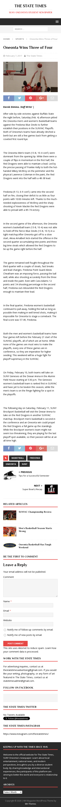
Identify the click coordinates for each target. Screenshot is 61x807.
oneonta (11, 464)
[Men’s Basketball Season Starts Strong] (9, 531)
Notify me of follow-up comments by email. (30, 629)
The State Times (34, 55)
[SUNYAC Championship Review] (9, 515)
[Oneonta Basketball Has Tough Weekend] (9, 545)
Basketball (18, 458)
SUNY (24, 464)
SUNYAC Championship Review (35, 512)
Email (6, 610)
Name (6, 601)
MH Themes (30, 803)
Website (7, 620)
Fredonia (35, 458)
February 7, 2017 (14, 55)
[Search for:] (30, 29)
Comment (8, 576)
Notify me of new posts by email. (24, 634)
